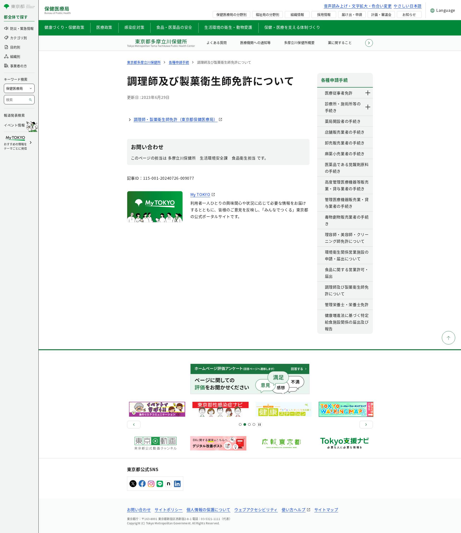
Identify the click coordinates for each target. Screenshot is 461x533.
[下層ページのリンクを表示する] (368, 93)
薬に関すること (340, 42)
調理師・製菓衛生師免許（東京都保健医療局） (176, 119)
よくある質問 (216, 42)
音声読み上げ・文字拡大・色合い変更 (358, 6)
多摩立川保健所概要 (299, 42)
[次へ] (366, 424)
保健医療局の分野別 (231, 14)
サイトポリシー (168, 509)
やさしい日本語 (407, 6)
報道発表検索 (14, 115)
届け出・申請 (352, 14)
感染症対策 (134, 27)
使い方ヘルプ (294, 509)
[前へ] (133, 424)
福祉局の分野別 (267, 14)
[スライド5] (244, 424)
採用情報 (324, 14)
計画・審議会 (381, 14)
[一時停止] (259, 424)
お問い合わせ (139, 509)
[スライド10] (254, 424)
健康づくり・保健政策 (64, 27)
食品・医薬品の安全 (174, 27)
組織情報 (297, 14)
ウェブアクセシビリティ (256, 509)
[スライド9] (249, 424)
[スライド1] (240, 424)
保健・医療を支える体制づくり (292, 27)
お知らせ (409, 14)
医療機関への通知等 (255, 42)
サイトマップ (326, 509)
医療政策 (104, 27)
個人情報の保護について (208, 509)
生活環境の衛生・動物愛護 (228, 27)
